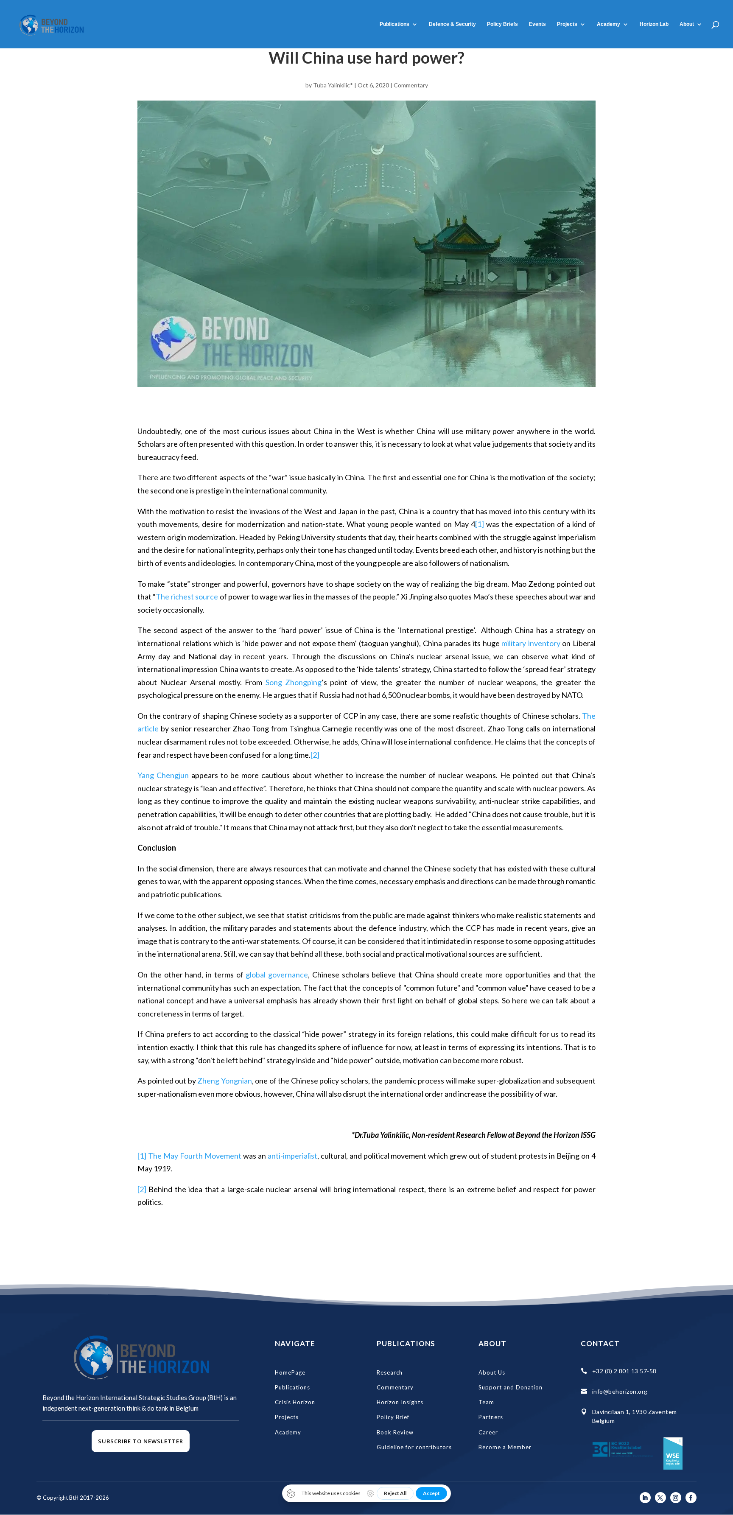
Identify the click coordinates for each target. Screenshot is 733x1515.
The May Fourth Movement (195, 1155)
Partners (490, 1417)
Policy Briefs (502, 24)
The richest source (187, 596)
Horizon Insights (400, 1402)
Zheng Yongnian (224, 1080)
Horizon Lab (654, 24)
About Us (491, 1372)
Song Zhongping (294, 682)
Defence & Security (452, 24)
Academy (288, 1432)
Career (488, 1432)
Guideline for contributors (414, 1447)
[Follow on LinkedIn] (645, 1497)
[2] (315, 754)
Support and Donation (510, 1387)
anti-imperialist (292, 1155)
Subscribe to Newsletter (140, 1441)
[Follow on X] (660, 1497)
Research (390, 1372)
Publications (394, 24)
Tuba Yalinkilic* (333, 85)
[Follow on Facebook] (691, 1497)
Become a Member (505, 1447)
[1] (479, 524)
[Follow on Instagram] (675, 1497)
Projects (567, 24)
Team (486, 1402)
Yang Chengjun (163, 775)
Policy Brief (393, 1417)
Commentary (411, 85)
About (687, 24)
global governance (277, 974)
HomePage (290, 1372)
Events (537, 24)
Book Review (395, 1432)
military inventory (530, 643)
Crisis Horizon (295, 1402)
